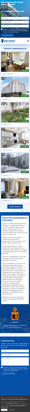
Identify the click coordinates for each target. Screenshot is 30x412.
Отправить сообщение (9, 373)
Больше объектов (15, 207)
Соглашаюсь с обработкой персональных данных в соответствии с (15, 31)
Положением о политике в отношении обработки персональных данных (15, 31)
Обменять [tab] (15, 14)
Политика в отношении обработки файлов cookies (14, 399)
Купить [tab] (10, 14)
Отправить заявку (7, 35)
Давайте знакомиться (8, 8)
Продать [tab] (4, 14)
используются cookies (12, 402)
